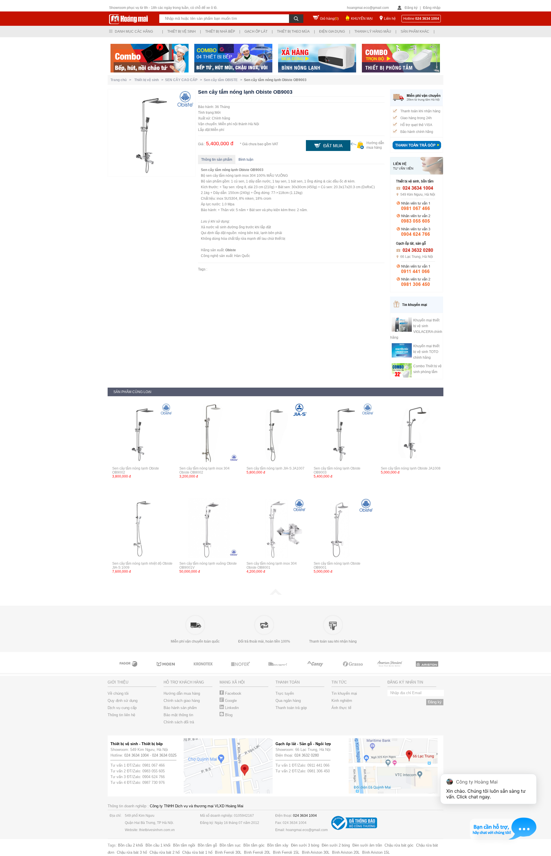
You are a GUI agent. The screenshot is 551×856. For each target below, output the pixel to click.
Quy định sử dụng (122, 700)
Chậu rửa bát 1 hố (197, 852)
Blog (228, 715)
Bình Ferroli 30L (228, 852)
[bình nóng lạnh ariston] (427, 669)
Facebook (232, 693)
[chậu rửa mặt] (166, 669)
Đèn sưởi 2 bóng (336, 845)
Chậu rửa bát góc (399, 845)
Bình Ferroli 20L (257, 852)
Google (230, 700)
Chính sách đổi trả (179, 722)
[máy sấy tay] (315, 669)
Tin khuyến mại (344, 693)
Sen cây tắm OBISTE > (224, 80)
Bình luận (245, 160)
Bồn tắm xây (277, 845)
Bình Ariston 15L (376, 852)
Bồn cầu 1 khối (157, 845)
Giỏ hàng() (329, 19)
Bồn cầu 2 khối (130, 845)
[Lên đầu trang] (275, 594)
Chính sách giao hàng (182, 700)
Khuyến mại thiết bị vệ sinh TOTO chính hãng (426, 352)
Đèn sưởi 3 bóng (305, 845)
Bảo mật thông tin (178, 715)
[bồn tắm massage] (278, 669)
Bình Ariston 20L (346, 852)
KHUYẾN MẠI (361, 19)
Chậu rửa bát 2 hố (165, 852)
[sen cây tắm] (203, 669)
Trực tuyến (285, 693)
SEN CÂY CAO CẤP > (184, 80)
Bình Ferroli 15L (286, 852)
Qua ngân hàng (288, 700)
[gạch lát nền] (353, 669)
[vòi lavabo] (129, 669)
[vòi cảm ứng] (241, 669)
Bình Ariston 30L (315, 852)
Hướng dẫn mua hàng (182, 693)
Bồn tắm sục (230, 845)
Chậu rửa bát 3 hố (132, 852)
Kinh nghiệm (341, 700)
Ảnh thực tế (341, 708)
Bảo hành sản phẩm (180, 708)
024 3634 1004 (136, 755)
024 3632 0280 (306, 755)
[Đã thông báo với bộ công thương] (354, 828)
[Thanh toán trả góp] (416, 150)
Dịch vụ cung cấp (122, 708)
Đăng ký (411, 8)
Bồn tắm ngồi (184, 845)
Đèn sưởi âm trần (367, 845)
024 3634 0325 (164, 755)
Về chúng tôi (118, 693)
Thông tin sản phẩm (216, 160)
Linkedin (231, 708)
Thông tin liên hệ (121, 715)
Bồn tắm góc (254, 845)
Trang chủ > (121, 80)
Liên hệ (390, 19)
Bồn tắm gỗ (207, 845)
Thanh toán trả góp (291, 708)
